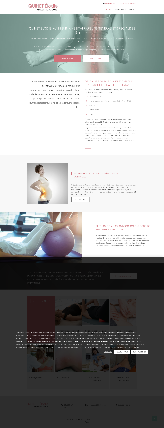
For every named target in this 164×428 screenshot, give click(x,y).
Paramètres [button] (108, 352)
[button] (120, 9)
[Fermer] (162, 258)
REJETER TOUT (122, 352)
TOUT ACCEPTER (139, 352)
